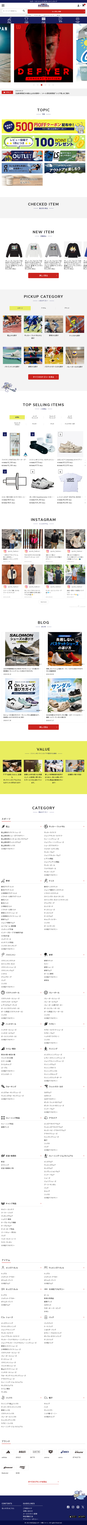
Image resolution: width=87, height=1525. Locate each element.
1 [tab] (34, 85)
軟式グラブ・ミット (7, 890)
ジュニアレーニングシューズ (54, 842)
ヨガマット (47, 1096)
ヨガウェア (48, 1092)
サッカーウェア (49, 852)
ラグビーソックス (7, 1423)
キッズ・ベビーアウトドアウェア (55, 1130)
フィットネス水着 (7, 1058)
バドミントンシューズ (48, 15)
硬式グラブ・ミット (7, 886)
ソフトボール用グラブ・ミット (11, 896)
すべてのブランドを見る (37, 1481)
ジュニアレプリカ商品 (51, 862)
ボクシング (5, 1165)
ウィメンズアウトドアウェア (53, 1127)
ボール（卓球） (49, 974)
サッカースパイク (50, 832)
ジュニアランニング (8, 1329)
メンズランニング (7, 1323)
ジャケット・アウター (8, 1277)
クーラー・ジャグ (7, 1212)
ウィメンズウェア (50, 1165)
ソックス (47, 923)
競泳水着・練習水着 (8, 1054)
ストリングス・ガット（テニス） (54, 896)
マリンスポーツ (6, 1074)
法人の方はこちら (8, 1508)
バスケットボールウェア (9, 1002)
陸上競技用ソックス (8, 845)
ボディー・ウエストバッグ (52, 1333)
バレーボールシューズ (52, 998)
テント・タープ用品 (7, 1229)
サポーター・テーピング (52, 1308)
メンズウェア (48, 1161)
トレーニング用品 (7, 1124)
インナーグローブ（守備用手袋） (12, 932)
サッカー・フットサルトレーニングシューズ (15, 1339)
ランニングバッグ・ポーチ (53, 1077)
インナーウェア (49, 1109)
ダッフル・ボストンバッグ (52, 1336)
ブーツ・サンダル (50, 1184)
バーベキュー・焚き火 (8, 1232)
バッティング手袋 (7, 929)
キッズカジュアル (7, 1385)
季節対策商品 (49, 1298)
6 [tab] (53, 85)
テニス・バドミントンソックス (11, 1407)
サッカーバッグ (49, 872)
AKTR (58, 15)
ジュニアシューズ (50, 1181)
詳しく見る (43, 275)
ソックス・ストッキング (9, 945)
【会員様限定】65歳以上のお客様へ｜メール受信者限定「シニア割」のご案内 (42, 93)
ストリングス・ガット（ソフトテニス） (56, 900)
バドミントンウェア (7, 970)
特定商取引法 (28, 1516)
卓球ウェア (48, 970)
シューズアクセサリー (51, 845)
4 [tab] (45, 85)
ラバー (46, 964)
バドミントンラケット (8, 960)
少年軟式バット (6, 906)
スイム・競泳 (5, 1389)
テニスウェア (48, 916)
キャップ (47, 1191)
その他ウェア (5, 1283)
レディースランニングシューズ (54, 1058)
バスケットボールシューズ (10, 998)
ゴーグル (4, 1067)
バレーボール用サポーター (53, 1005)
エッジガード (48, 906)
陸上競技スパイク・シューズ (11, 832)
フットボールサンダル (51, 849)
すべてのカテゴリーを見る (43, 377)
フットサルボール (50, 868)
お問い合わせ (28, 1511)
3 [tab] (41, 85)
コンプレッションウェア (52, 1171)
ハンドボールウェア (8, 1033)
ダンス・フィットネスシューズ (54, 1105)
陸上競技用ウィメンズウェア (11, 842)
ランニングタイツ (50, 1067)
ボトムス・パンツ (7, 1280)
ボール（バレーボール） (52, 1008)
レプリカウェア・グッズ (9, 1005)
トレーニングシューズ (51, 839)
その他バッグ (48, 1343)
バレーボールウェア (51, 1002)
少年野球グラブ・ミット (9, 893)
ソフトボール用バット (8, 909)
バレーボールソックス (8, 1417)
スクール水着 (6, 1061)
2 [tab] (38, 85)
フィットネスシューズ (8, 1366)
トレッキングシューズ (51, 1137)
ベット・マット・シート (8, 1239)
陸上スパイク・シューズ (9, 1369)
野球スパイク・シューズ (9, 913)
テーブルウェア (6, 1226)
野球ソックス (5, 1410)
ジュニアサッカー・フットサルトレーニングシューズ (18, 1343)
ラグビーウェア (49, 1033)
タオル (46, 1311)
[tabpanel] (43, 53)
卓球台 (46, 980)
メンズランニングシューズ (53, 1054)
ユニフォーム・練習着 (8, 926)
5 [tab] (49, 85)
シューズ (47, 1178)
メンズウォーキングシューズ (11, 1092)
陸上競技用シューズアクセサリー (13, 835)
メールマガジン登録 (30, 1514)
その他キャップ (49, 1417)
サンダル (4, 1392)
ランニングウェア (50, 1064)
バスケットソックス (7, 1413)
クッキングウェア (7, 1216)
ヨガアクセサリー (50, 1099)
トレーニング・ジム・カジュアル (12, 1382)
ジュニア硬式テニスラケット (54, 890)
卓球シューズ (48, 967)
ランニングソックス (50, 1071)
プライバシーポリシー (30, 1519)
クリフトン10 (37, 15)
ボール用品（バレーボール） (54, 1011)
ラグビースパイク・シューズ (53, 1030)
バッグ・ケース (6, 939)
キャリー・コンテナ (7, 1209)
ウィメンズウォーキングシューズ (12, 1096)
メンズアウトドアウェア (52, 1124)
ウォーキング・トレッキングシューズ (13, 1375)
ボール (46, 1295)
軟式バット (5, 903)
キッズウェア (48, 1168)
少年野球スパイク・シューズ (11, 916)
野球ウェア (5, 919)
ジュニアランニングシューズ (54, 1061)
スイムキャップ (6, 1064)
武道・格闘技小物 (7, 1168)
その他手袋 (5, 936)
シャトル (4, 974)
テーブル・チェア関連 (8, 1222)
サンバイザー (48, 1410)
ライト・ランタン (6, 1242)
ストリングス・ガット (8, 964)
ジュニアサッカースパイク (53, 835)
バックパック (48, 1323)
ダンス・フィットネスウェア (53, 1102)
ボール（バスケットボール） (10, 1008)
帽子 (45, 1140)
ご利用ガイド (27, 1508)
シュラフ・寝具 (6, 1219)
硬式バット (5, 900)
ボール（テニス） (49, 926)
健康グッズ (5, 1127)
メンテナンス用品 (7, 942)
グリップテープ (49, 903)
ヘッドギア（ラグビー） (51, 1036)
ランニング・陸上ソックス (9, 1403)
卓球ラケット (48, 960)
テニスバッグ (48, 913)
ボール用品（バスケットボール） (12, 1011)
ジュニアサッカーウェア (52, 855)
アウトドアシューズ (50, 1133)
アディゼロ (28, 15)
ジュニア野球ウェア (8, 923)
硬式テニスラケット (51, 886)
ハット (46, 1407)
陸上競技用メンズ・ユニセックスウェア (14, 839)
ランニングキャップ (50, 1074)
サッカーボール (49, 865)
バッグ (3, 980)
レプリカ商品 (48, 858)
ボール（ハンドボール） (9, 1036)
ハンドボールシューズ (8, 1030)
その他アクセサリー (8, 849)
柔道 (2, 1161)
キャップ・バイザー (50, 919)
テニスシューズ (49, 909)
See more (43, 602)
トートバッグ (48, 1326)
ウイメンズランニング (8, 1326)
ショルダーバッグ (50, 1329)
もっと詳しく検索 (56, 11)
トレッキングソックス (8, 1420)
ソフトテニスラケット (51, 893)
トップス (4, 1273)
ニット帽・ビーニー (50, 1413)
